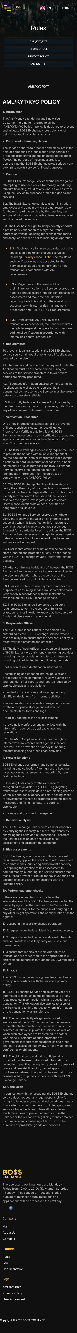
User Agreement (14, 1299)
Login (65, 8)
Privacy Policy (12, 1293)
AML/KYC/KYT (13, 1287)
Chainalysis (30, 257)
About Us (9, 1232)
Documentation (13, 1269)
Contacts (9, 1238)
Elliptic (47, 257)
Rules (6, 1256)
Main (6, 1226)
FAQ (5, 1262)
